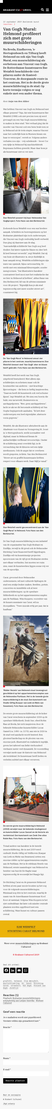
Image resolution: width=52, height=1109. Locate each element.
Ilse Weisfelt (31, 981)
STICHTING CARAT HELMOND (26, 931)
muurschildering (11, 983)
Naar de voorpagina (12, 1095)
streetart (16, 986)
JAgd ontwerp (9, 1104)
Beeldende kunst (31, 22)
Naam (6, 1058)
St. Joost (26, 983)
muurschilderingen (25, 943)
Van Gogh (27, 986)
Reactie (7, 1027)
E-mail (7, 1069)
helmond (18, 981)
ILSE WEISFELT (26, 926)
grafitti (7, 981)
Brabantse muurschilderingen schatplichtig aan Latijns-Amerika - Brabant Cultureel (23, 1000)
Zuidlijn (14, 988)
